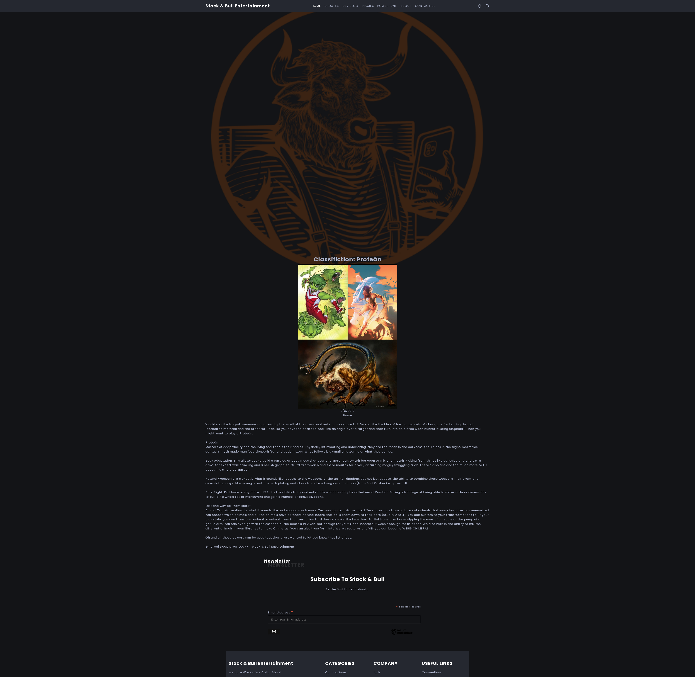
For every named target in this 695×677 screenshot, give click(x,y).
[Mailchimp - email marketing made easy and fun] (402, 634)
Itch (377, 672)
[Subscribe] (274, 631)
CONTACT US (425, 6)
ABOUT (406, 6)
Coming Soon (335, 672)
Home (347, 415)
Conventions (432, 672)
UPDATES (332, 6)
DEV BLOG (350, 6)
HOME (316, 6)
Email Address (280, 612)
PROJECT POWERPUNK (379, 6)
